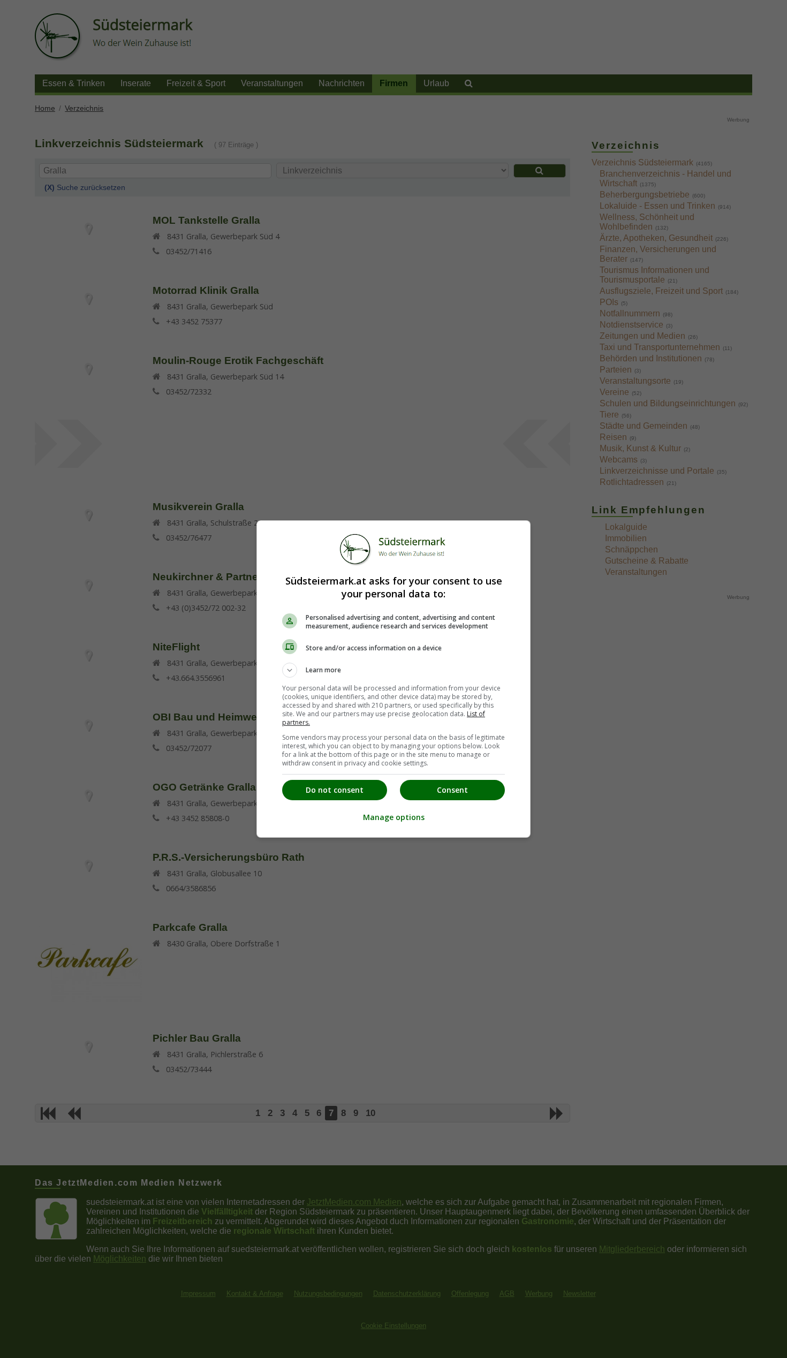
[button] (393, 670)
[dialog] (393, 679)
